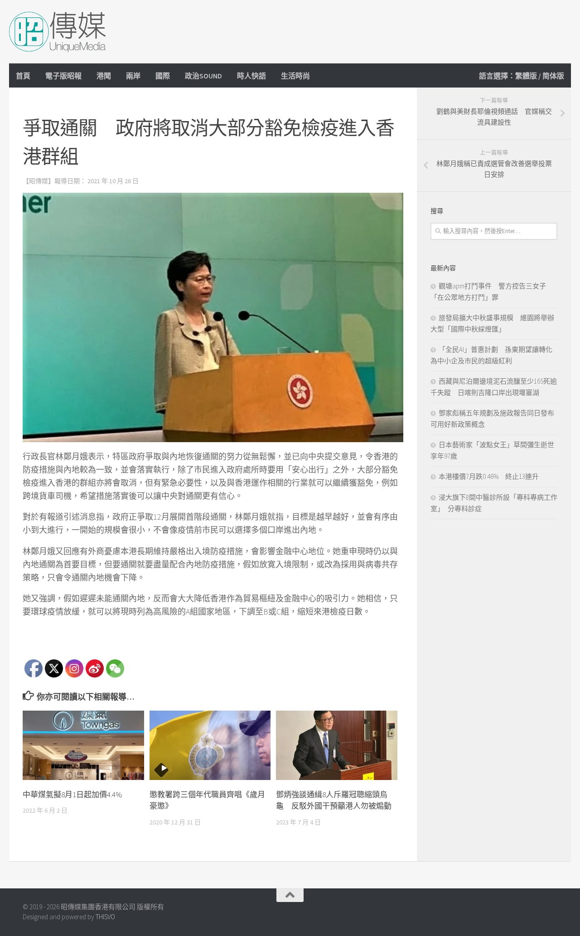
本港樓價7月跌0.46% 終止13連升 (492, 476)
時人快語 (251, 75)
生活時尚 (295, 75)
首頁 (23, 75)
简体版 (553, 75)
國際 (162, 75)
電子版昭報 (63, 75)
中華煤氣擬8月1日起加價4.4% (72, 795)
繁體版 (526, 75)
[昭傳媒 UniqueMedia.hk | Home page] (57, 32)
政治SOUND (203, 75)
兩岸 (133, 75)
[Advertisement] (406, 31)
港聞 (104, 75)
